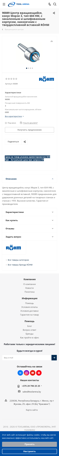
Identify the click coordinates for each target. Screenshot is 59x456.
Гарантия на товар (29, 314)
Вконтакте (20, 373)
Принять (30, 444)
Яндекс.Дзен (39, 373)
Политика (29, 291)
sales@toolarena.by (32, 391)
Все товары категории (18, 260)
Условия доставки (29, 310)
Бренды (29, 333)
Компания (30, 279)
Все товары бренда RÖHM (20, 264)
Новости (29, 288)
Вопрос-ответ (29, 329)
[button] (6, 78)
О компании (29, 284)
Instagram (26, 373)
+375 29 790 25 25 (31, 385)
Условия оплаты (29, 307)
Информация (29, 298)
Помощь (29, 303)
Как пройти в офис (29, 337)
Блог (29, 326)
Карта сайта (32, 409)
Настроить (29, 451)
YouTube (32, 373)
